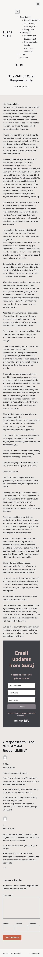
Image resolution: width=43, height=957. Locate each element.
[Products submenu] (29, 33)
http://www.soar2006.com (22, 803)
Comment (8, 895)
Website (32, 923)
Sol (4, 825)
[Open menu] (38, 4)
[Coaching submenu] (29, 17)
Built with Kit (21, 721)
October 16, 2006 (9, 768)
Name (6, 923)
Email (19, 923)
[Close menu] (17, 11)
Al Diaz (6, 764)
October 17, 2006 (9, 829)
